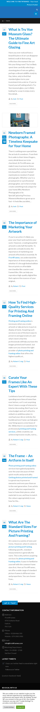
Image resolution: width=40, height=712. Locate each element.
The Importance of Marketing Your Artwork (23, 227)
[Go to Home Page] (2, 20)
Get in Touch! (10, 603)
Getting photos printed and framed (23, 477)
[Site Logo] (8, 12)
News (28, 506)
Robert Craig (18, 361)
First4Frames (14, 257)
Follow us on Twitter (12, 669)
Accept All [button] (20, 707)
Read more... (12, 103)
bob (14, 99)
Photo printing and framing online (22, 465)
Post (21, 99)
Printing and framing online (20, 321)
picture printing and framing (20, 547)
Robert (16, 286)
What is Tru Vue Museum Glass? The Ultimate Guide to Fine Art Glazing (22, 38)
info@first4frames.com (14, 643)
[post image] (20, 120)
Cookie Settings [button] (9, 707)
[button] (37, 9)
